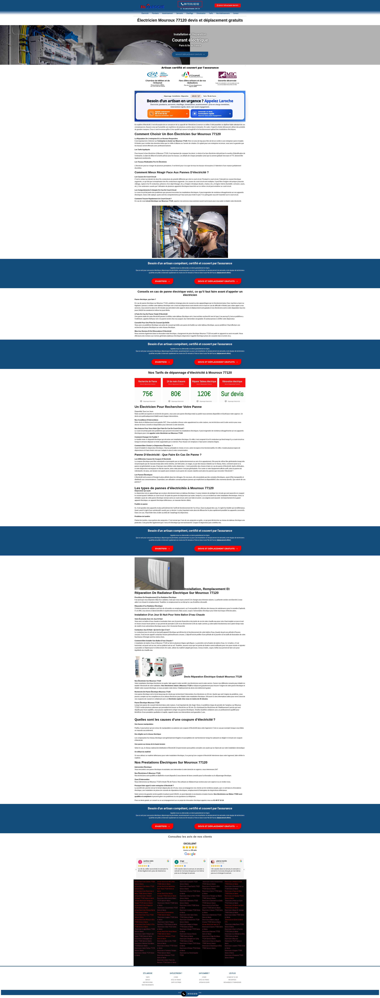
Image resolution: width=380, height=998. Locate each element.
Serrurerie (179, 13)
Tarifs (211, 13)
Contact (235, 13)
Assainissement (167, 13)
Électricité (145, 13)
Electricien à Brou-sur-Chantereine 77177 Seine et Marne (233, 941)
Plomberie (155, 13)
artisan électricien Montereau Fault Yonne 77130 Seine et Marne (166, 888)
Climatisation (201, 13)
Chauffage (189, 13)
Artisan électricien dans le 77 (211, 924)
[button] (243, 869)
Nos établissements (223, 13)
